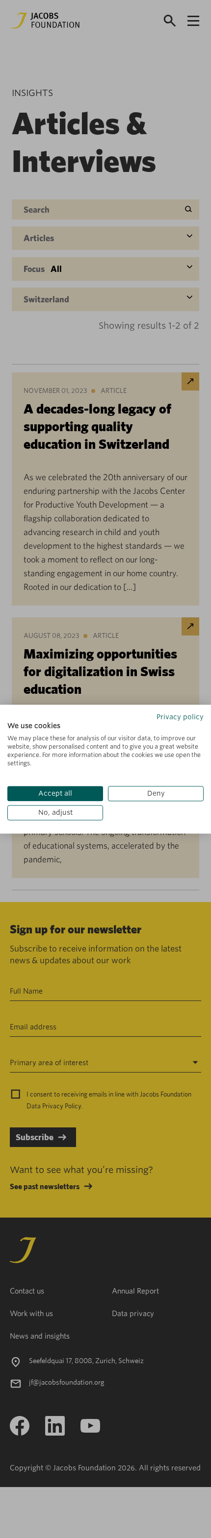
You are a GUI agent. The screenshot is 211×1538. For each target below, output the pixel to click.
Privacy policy (180, 717)
